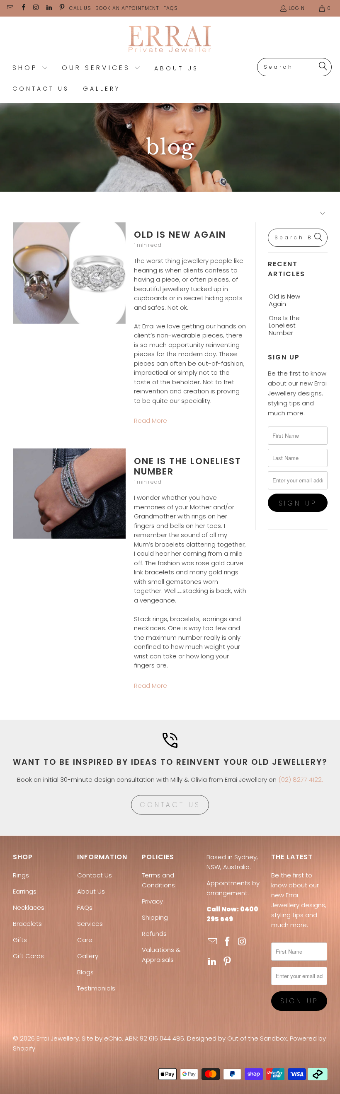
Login (297, 8)
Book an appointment (127, 8)
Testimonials (96, 988)
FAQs (170, 8)
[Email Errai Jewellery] (9, 8)
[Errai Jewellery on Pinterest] (61, 8)
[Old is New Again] (69, 273)
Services (90, 923)
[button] (30, 68)
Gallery (87, 956)
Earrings (24, 891)
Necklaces (28, 907)
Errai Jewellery (57, 1038)
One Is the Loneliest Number (187, 466)
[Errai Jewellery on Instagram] (35, 8)
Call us (80, 8)
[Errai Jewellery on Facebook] (22, 8)
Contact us (170, 805)
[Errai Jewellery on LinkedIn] (48, 8)
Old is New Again (180, 235)
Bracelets (27, 923)
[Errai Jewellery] (170, 39)
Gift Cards (28, 956)
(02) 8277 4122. (300, 779)
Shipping (155, 917)
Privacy (152, 901)
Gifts (20, 939)
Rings (21, 875)
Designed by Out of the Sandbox (237, 1038)
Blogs (85, 972)
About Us (91, 891)
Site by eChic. (102, 1038)
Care (84, 939)
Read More (150, 420)
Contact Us (94, 875)
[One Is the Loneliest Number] (69, 493)
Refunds (154, 933)
